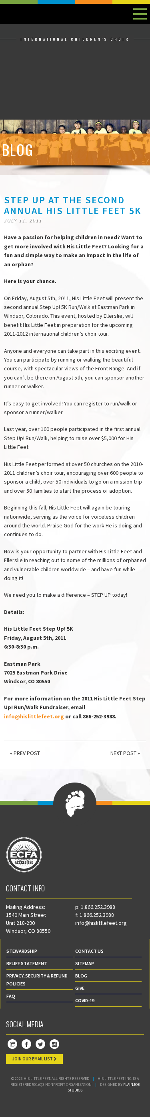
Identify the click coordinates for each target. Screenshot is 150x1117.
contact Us (89, 951)
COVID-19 (84, 1000)
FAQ (10, 996)
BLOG (81, 976)
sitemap (84, 963)
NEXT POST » (125, 753)
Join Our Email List (33, 1059)
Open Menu (140, 14)
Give (79, 988)
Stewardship (21, 951)
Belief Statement (26, 963)
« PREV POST (25, 753)
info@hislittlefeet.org (101, 922)
